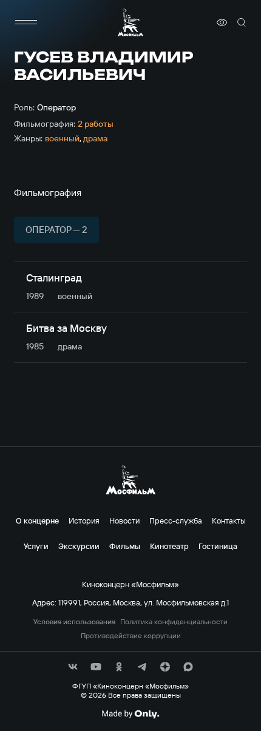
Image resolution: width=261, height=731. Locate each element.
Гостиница (217, 546)
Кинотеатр (169, 546)
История (84, 520)
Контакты (229, 520)
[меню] (26, 22)
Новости (124, 520)
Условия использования (74, 622)
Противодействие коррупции (131, 636)
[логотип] (130, 22)
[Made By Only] (130, 714)
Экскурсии (79, 546)
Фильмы (124, 546)
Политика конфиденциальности (174, 622)
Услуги (36, 546)
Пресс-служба (175, 520)
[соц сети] (72, 666)
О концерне (37, 520)
